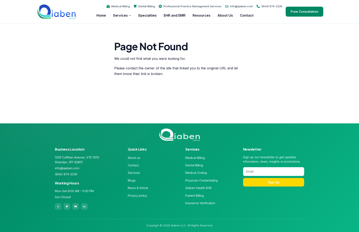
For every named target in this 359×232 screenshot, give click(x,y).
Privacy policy (137, 195)
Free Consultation (304, 12)
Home (101, 15)
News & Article (138, 188)
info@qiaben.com (241, 6)
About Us (225, 15)
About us (134, 158)
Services (120, 15)
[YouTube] (75, 206)
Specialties (147, 15)
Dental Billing (146, 6)
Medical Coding (196, 172)
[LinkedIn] (84, 206)
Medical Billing (120, 6)
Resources (201, 15)
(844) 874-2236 (271, 6)
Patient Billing (194, 195)
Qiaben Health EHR (198, 188)
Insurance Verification (200, 203)
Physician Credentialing (201, 180)
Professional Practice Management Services (192, 6)
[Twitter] (67, 206)
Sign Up (273, 182)
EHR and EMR (175, 15)
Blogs (132, 180)
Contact (247, 15)
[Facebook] (58, 206)
